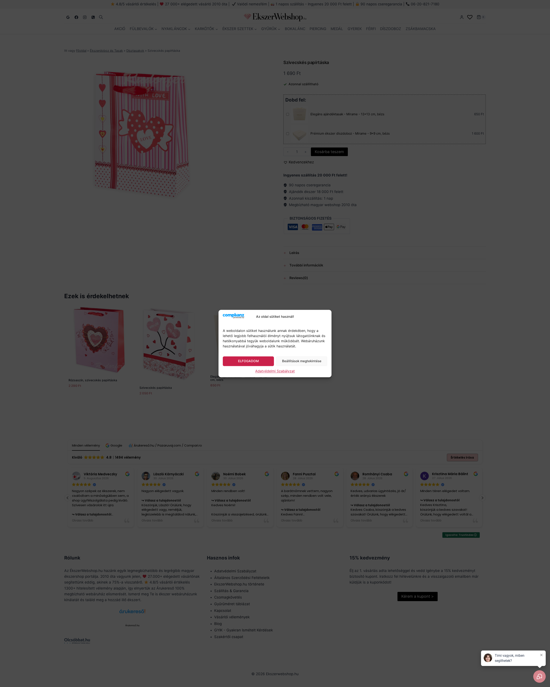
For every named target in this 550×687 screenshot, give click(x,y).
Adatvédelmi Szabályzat (275, 371)
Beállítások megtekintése (301, 361)
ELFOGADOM (248, 361)
